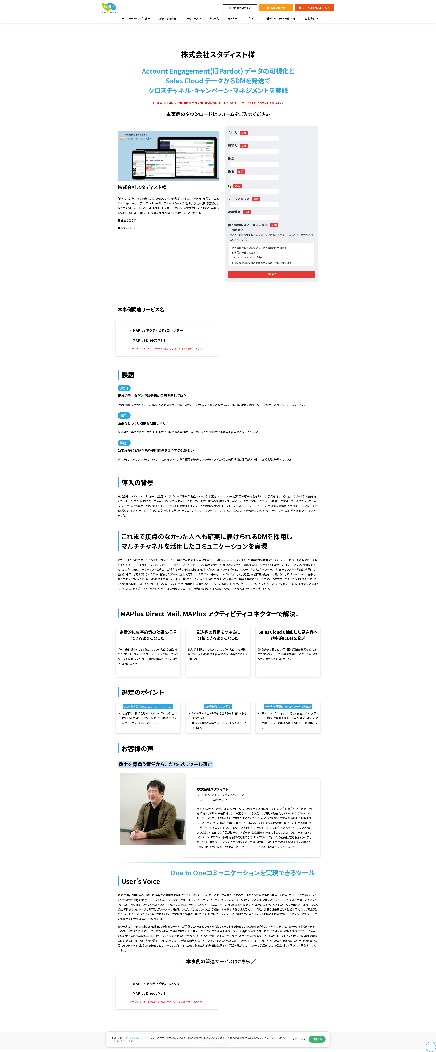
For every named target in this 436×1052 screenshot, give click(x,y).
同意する (317, 1039)
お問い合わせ (278, 7)
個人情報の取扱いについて (135, 1037)
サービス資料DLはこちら (316, 7)
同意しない (299, 1039)
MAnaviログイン (242, 7)
